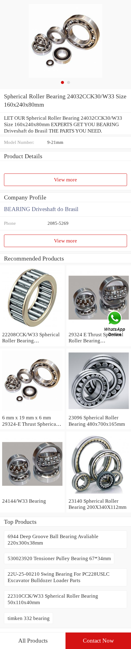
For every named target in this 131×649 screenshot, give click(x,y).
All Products (33, 640)
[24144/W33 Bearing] (32, 494)
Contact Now (98, 640)
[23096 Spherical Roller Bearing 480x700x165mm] (98, 411)
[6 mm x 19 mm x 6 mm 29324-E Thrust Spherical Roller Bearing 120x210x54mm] (32, 411)
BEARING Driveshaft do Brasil (41, 209)
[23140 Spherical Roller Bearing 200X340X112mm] (98, 494)
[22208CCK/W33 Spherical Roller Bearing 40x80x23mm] (32, 328)
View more (65, 180)
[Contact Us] (115, 324)
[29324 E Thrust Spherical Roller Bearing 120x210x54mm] (98, 328)
